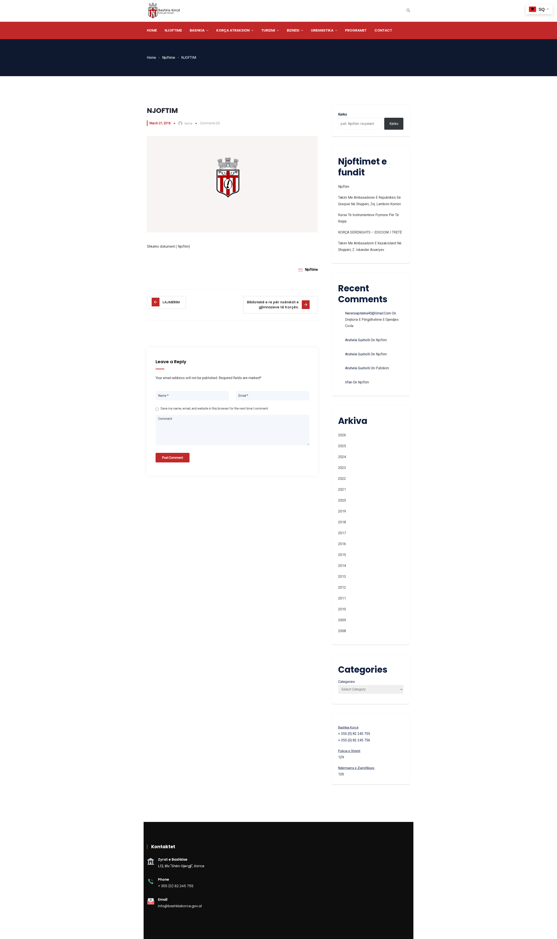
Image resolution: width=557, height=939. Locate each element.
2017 (342, 533)
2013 (342, 576)
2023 (342, 468)
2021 (342, 489)
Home (152, 30)
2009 (342, 620)
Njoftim (343, 187)
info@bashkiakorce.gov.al (180, 906)
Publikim (382, 368)
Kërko (393, 124)
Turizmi (268, 30)
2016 (342, 544)
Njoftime (173, 30)
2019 (342, 511)
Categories (346, 682)
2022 (342, 479)
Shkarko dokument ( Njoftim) (168, 246)
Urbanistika (322, 30)
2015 (342, 555)
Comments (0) (210, 123)
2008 (342, 631)
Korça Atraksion (233, 30)
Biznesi (293, 30)
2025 (342, 446)
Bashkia (197, 30)
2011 (342, 598)
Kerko (342, 114)
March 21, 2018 (160, 123)
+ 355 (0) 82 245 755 (175, 886)
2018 (342, 522)
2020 (342, 500)
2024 (342, 457)
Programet (356, 30)
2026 (342, 435)
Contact (383, 30)
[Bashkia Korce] (164, 11)
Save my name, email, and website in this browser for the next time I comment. (215, 408)
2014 (342, 566)
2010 (342, 609)
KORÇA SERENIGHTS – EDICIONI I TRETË (370, 232)
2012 (342, 587)
